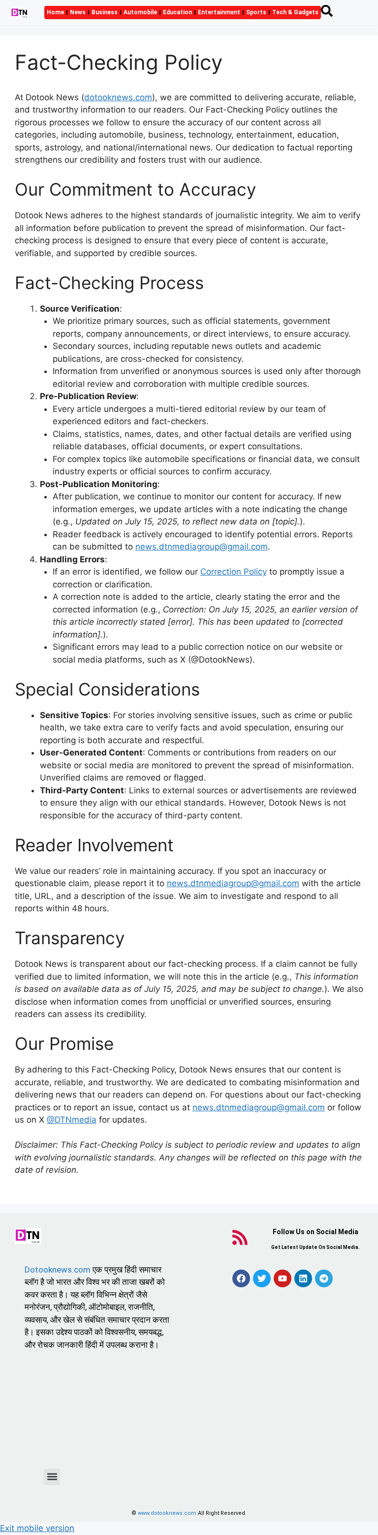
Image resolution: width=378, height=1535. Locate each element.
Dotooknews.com (58, 1269)
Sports (256, 12)
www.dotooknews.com (167, 1513)
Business (105, 12)
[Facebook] (241, 1278)
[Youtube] (282, 1278)
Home (55, 12)
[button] (52, 1477)
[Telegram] (324, 1278)
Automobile (140, 12)
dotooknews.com (118, 97)
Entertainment (219, 12)
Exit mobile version (37, 1528)
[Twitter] (262, 1278)
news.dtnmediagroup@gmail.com (201, 546)
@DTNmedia (71, 1120)
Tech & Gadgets (295, 12)
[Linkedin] (303, 1278)
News (78, 12)
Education (177, 12)
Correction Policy (233, 572)
